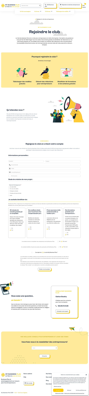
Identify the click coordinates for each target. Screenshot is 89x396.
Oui (12, 228)
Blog (47, 380)
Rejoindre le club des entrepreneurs (71, 4)
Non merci (65, 241)
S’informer (47, 11)
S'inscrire (44, 356)
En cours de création (14, 188)
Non (12, 230)
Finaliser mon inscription (44, 269)
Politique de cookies (59, 393)
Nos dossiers (50, 384)
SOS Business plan (49, 5)
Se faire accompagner (25, 11)
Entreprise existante (14, 191)
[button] (86, 374)
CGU (43, 252)
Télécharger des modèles (62, 11)
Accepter (58, 390)
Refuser (69, 390)
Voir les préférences (81, 390)
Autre (11, 195)
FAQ (25, 377)
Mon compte (29, 383)
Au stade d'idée (13, 186)
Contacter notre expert (62, 311)
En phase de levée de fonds (15, 193)
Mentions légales (22, 392)
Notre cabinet (28, 374)
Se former (36, 11)
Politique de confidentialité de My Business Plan (74, 393)
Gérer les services (57, 386)
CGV (15, 392)
